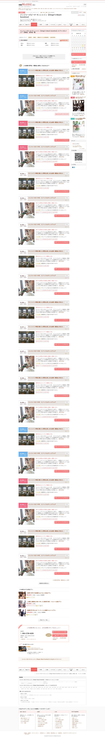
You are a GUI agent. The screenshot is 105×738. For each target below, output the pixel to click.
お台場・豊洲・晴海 (26, 687)
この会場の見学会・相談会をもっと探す (61, 580)
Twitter (74, 167)
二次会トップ (57, 718)
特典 (77, 24)
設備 (47, 24)
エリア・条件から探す (25, 719)
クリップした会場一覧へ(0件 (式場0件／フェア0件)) (77, 146)
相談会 (34, 37)
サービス (53, 24)
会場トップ (21, 24)
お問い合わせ (55, 638)
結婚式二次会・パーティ (77, 722)
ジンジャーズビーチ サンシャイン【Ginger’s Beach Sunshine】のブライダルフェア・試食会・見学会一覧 (61, 673)
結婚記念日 (74, 724)
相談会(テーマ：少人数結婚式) (43, 37)
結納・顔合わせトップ (25, 718)
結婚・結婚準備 (75, 721)
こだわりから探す (58, 722)
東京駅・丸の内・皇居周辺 (35, 688)
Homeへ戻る (70, 6)
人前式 (29, 698)
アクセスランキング (59, 726)
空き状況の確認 (63, 638)
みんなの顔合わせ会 (25, 721)
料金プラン (28, 24)
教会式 (26, 698)
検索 (85, 4)
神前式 (22, 698)
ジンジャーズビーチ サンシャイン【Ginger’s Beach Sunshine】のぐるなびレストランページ (41, 659)
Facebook (72, 167)
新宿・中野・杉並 (34, 687)
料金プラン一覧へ (44, 620)
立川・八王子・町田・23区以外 (56, 688)
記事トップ (74, 718)
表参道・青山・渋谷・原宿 (43, 687)
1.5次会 (33, 701)
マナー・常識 (23, 722)
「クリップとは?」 (82, 148)
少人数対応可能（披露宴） (26, 701)
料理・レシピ (74, 727)
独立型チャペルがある (52, 701)
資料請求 (54, 639)
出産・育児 (74, 726)
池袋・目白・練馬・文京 (45, 12)
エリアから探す (83, 6)
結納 (73, 719)
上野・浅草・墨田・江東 (45, 688)
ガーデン (37, 701)
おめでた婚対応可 (69, 701)
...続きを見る (61, 80)
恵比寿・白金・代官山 (25, 688)
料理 (41, 24)
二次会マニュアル (58, 724)
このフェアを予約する (62, 140)
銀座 (21, 687)
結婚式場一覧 (40, 726)
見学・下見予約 (60, 635)
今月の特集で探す (41, 724)
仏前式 (33, 698)
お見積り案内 (52, 37)
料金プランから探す (76, 6)
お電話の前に (23, 639)
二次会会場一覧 (58, 727)
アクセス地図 (71, 25)
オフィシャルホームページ (31, 639)
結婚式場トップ (41, 718)
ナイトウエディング (43, 701)
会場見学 (30, 37)
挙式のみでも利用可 (61, 701)
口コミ (83, 24)
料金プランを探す (41, 721)
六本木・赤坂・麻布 (52, 687)
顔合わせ (76, 719)
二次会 (84, 12)
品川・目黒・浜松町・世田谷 (62, 687)
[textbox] (76, 4)
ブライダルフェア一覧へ (60, 632)
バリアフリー (76, 701)
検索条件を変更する (43, 583)
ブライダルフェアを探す (42, 722)
